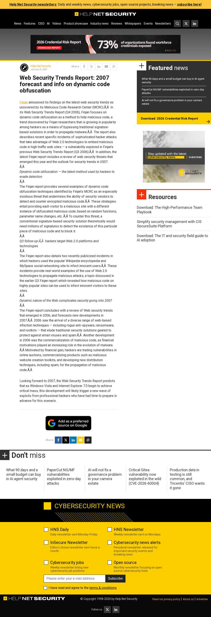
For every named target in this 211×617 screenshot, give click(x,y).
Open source (125, 562)
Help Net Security (40, 66)
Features (29, 23)
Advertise (202, 599)
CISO (41, 23)
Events (148, 23)
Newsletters (163, 23)
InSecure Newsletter (69, 542)
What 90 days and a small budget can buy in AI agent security (23, 474)
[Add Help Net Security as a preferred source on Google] (113, 66)
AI (48, 23)
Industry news (99, 23)
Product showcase (76, 23)
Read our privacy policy (166, 599)
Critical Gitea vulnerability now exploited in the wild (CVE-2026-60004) (145, 476)
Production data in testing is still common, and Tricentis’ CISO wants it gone (187, 479)
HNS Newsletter (129, 529)
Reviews (116, 23)
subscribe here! (189, 4)
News (17, 23)
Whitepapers (133, 23)
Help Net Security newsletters (32, 4)
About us (188, 599)
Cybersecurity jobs (67, 562)
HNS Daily (59, 529)
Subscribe (115, 578)
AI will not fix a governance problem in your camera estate (105, 476)
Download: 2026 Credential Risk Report (169, 118)
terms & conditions (103, 588)
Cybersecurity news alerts (137, 542)
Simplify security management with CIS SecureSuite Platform (169, 224)
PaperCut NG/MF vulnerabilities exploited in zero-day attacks (64, 476)
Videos (56, 23)
